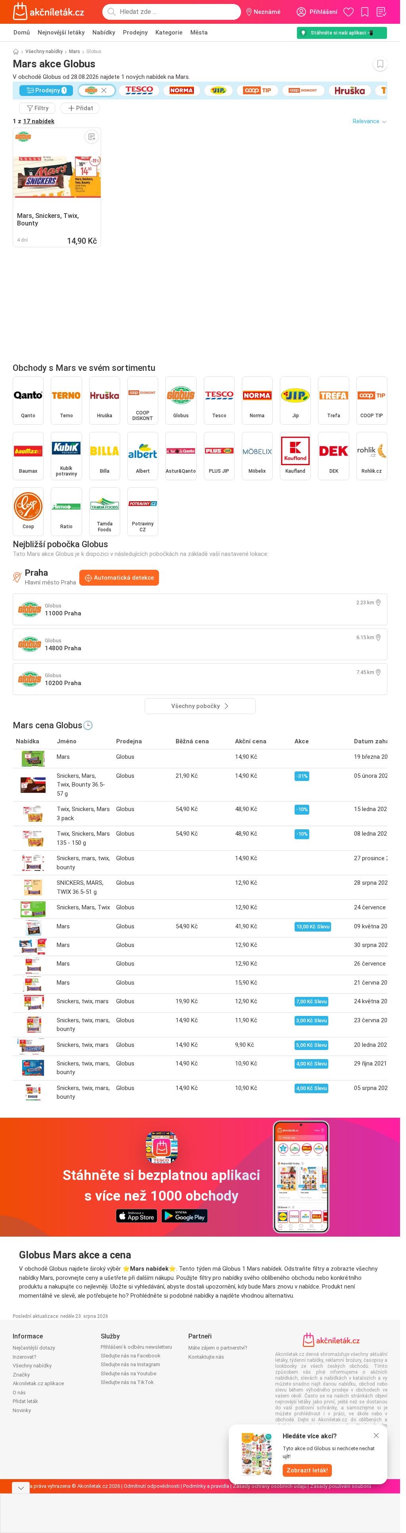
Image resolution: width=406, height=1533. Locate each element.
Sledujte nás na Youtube (128, 1373)
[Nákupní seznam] (381, 12)
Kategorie (168, 32)
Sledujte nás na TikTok (127, 1382)
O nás (19, 1393)
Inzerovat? (24, 1357)
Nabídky (103, 32)
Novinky (22, 1410)
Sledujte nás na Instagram (130, 1364)
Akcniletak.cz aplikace (38, 1383)
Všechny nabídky (44, 51)
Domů (21, 32)
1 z (33, 121)
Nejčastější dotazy (34, 1348)
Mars (74, 51)
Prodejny (135, 32)
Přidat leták (25, 1401)
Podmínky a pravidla (206, 1486)
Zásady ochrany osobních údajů (269, 1486)
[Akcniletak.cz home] (48, 12)
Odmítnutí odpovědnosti (152, 1486)
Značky (21, 1375)
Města (199, 32)
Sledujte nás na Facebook (131, 1356)
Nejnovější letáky (61, 32)
